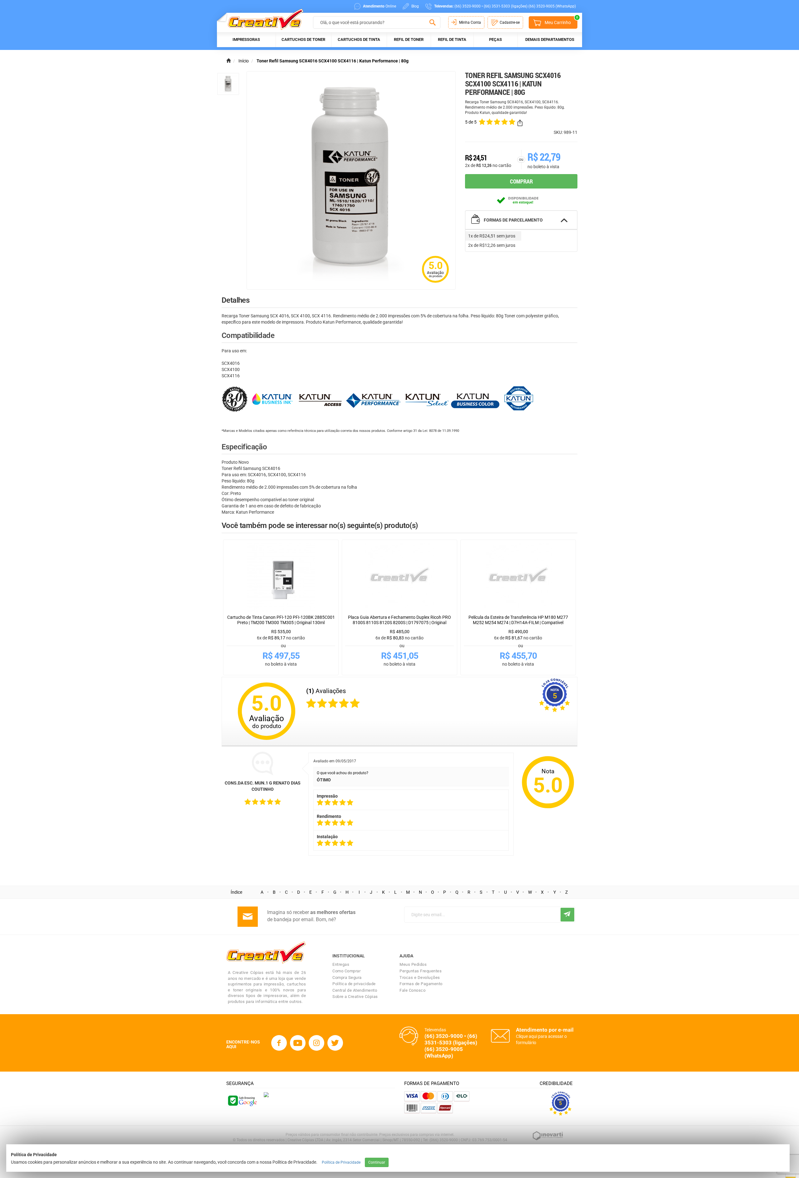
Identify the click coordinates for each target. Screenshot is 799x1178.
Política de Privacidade (341, 1162)
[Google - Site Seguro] (241, 1100)
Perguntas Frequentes (421, 971)
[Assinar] (567, 914)
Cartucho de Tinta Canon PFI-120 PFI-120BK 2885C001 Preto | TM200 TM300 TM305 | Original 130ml (281, 620)
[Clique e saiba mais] (266, 1094)
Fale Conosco (412, 990)
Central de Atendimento (354, 990)
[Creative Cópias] (263, 19)
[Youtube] (298, 1043)
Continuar (376, 1162)
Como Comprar (346, 971)
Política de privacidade (354, 983)
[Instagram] (316, 1043)
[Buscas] (432, 22)
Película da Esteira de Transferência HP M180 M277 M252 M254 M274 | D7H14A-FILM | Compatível (518, 620)
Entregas (340, 964)
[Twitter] (335, 1043)
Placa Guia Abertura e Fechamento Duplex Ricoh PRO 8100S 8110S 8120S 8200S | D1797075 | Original (399, 620)
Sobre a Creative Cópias (355, 996)
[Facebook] (279, 1043)
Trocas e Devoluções (420, 977)
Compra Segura (347, 977)
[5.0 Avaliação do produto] (435, 283)
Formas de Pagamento (421, 983)
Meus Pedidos (413, 964)
